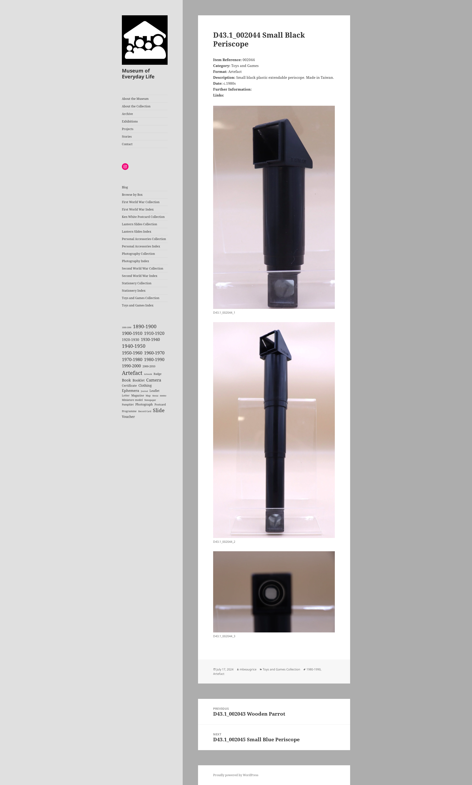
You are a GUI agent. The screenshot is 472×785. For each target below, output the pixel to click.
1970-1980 (132, 359)
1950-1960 (132, 353)
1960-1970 (154, 353)
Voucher (128, 416)
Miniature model (132, 400)
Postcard (160, 404)
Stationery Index (133, 291)
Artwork (148, 374)
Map (148, 395)
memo (163, 395)
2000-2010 (149, 366)
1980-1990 (154, 359)
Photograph (144, 404)
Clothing (145, 385)
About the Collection (136, 106)
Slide (158, 410)
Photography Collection (138, 254)
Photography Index (135, 261)
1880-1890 (126, 327)
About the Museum (135, 99)
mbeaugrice (248, 669)
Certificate (129, 386)
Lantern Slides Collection (139, 224)
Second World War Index (139, 276)
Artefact (132, 373)
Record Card (144, 411)
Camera (153, 380)
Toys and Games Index (137, 305)
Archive (127, 114)
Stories (127, 136)
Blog (125, 187)
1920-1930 (130, 339)
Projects (127, 129)
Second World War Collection (142, 268)
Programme (129, 411)
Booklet (139, 380)
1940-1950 (133, 346)
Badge (158, 374)
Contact (127, 144)
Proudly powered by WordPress (235, 775)
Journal (144, 391)
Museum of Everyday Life (138, 73)
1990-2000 (131, 366)
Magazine (137, 395)
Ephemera (130, 390)
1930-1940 (150, 339)
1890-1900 (145, 326)
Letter (126, 395)
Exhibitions (130, 121)
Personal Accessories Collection (144, 239)
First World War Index (138, 209)
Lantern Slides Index (136, 232)
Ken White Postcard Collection (143, 217)
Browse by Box (132, 195)
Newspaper (150, 400)
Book (126, 380)
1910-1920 (154, 333)
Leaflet (154, 391)
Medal (155, 395)
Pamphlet (128, 404)
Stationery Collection (136, 283)
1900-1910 (132, 333)
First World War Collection (140, 202)
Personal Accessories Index (141, 246)
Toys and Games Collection (140, 298)
